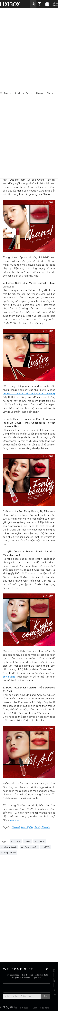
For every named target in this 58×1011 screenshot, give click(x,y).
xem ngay (15, 820)
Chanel (16, 827)
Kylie (29, 827)
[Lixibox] (10, 4)
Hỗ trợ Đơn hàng (49, 1005)
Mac (23, 827)
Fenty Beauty (42, 827)
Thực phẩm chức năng (24, 1005)
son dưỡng (9, 676)
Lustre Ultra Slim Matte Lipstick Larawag (29, 393)
